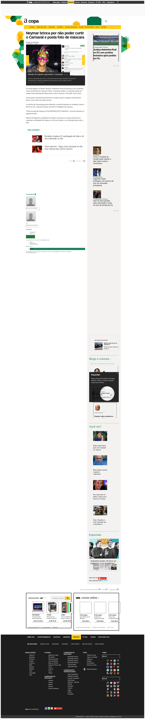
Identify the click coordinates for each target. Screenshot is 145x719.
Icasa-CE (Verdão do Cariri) (111, 689)
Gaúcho (50, 686)
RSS (52, 708)
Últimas (31, 27)
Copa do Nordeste (53, 688)
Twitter (31, 233)
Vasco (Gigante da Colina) (114, 695)
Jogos (93, 637)
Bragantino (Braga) (114, 686)
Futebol (31, 661)
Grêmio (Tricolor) (111, 670)
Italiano (70, 692)
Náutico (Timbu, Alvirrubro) (118, 689)
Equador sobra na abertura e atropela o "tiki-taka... (103, 417)
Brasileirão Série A (73, 656)
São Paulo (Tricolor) (111, 673)
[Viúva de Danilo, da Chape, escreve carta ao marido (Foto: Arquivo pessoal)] (108, 569)
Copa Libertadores (73, 674)
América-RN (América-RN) (114, 683)
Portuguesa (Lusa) (118, 692)
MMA (30, 665)
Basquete (32, 657)
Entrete (77, 2)
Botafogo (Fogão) (118, 660)
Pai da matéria (89, 27)
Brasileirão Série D (73, 662)
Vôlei (30, 675)
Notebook (55, 627)
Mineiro (50, 684)
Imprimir (71, 161)
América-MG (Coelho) (111, 683)
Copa (33, 21)
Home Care (110, 627)
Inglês (69, 690)
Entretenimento (44, 637)
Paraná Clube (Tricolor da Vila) (111, 692)
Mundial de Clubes (73, 676)
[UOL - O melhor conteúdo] (29, 2)
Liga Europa (71, 680)
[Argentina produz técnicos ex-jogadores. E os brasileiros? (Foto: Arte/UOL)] (114, 569)
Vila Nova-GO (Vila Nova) (118, 695)
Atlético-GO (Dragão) (118, 683)
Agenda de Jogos (53, 655)
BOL (103, 2)
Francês (70, 688)
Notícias (64, 2)
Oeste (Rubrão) (107, 692)
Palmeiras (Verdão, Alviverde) (118, 670)
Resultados (51, 657)
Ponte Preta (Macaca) (114, 692)
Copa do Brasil (75, 644)
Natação (31, 667)
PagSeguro (110, 2)
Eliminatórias (90, 663)
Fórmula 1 (32, 659)
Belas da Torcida (53, 663)
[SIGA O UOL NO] (102, 579)
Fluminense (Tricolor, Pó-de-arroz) (118, 667)
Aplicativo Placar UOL (54, 665)
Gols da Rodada (53, 661)
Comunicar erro (79, 161)
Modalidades (30, 652)
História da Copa (91, 665)
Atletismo (32, 655)
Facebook (32, 232)
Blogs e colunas (99, 358)
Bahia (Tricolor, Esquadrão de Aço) (114, 660)
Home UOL (31, 637)
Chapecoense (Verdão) (107, 663)
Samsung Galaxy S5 (33, 627)
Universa (84, 2)
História (103, 27)
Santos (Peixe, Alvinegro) (107, 673)
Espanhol (70, 686)
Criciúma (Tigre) (118, 663)
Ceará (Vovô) (118, 686)
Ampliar (79, 47)
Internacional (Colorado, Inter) (114, 670)
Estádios (60, 27)
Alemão (70, 684)
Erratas (104, 589)
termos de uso (46, 240)
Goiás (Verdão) (107, 670)
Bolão (97, 27)
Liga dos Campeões (73, 678)
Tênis (30, 671)
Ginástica (32, 663)
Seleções (52, 27)
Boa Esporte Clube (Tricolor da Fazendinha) (111, 686)
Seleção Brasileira (92, 669)
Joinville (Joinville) (114, 689)
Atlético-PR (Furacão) (111, 660)
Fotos (50, 671)
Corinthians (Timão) (111, 663)
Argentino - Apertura (73, 682)
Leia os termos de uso (31, 252)
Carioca (50, 682)
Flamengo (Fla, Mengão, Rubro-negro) (114, 667)
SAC (48, 2)
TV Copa (81, 27)
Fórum (50, 667)
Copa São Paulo (72, 666)
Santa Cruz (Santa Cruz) (111, 695)
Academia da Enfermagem (83, 627)
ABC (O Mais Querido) (107, 683)
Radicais (31, 669)
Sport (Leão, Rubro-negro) (114, 673)
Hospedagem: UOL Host (115, 716)
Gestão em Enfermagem (98, 627)
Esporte (70, 2)
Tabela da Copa (41, 27)
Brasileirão (65, 644)
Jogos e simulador (92, 657)
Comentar (30, 237)
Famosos (91, 2)
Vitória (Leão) (118, 673)
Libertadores (55, 644)
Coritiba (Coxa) (114, 663)
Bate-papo (56, 2)
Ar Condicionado (45, 627)
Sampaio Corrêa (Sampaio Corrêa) (107, 695)
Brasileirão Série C (73, 660)
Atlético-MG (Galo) (107, 660)
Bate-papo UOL (104, 637)
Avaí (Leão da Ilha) (107, 686)
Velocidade (32, 673)
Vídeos (50, 673)
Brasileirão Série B (73, 658)
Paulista (50, 680)
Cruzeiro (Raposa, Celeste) (107, 667)
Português (70, 694)
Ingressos (90, 659)
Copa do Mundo (99, 644)
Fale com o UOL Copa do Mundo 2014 (89, 589)
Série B (104, 678)
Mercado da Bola (87, 644)
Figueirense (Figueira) (111, 667)
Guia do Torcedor (71, 27)
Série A (104, 656)
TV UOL (98, 2)
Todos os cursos (112, 597)
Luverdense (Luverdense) (107, 689)
